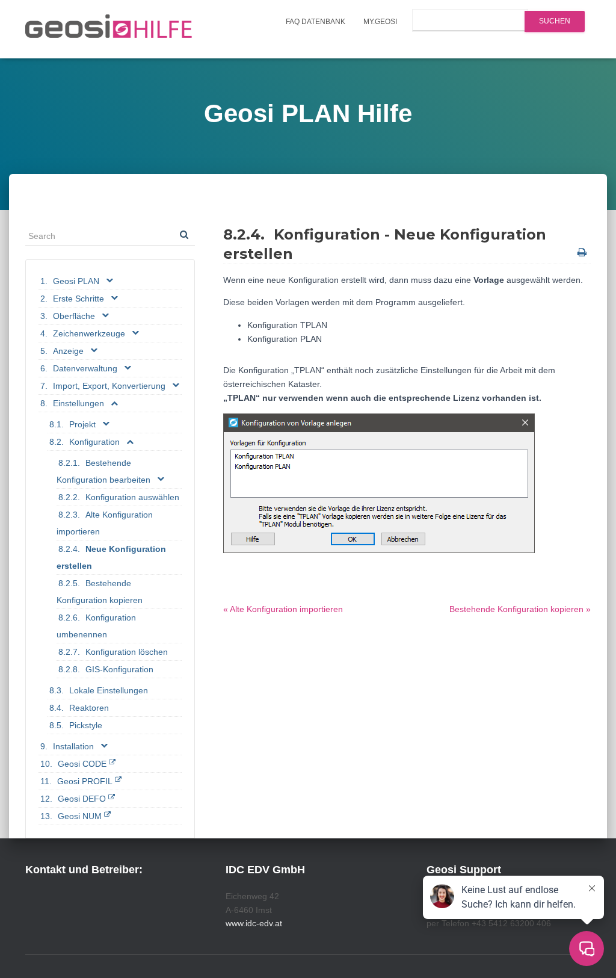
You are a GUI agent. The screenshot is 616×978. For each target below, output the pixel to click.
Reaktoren (89, 708)
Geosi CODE (82, 764)
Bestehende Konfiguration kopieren (100, 591)
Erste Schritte (78, 298)
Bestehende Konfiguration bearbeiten (103, 471)
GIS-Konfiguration (119, 669)
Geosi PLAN (76, 281)
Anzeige (68, 351)
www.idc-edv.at (254, 923)
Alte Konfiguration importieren (105, 523)
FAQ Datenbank (315, 21)
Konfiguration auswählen (132, 497)
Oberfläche (74, 316)
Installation (73, 746)
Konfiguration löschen (126, 652)
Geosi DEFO (82, 798)
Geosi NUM (80, 816)
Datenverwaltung (85, 368)
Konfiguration (94, 442)
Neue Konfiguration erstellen (111, 557)
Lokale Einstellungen (108, 690)
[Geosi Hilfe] (109, 29)
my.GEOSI (380, 21)
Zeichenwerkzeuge (89, 333)
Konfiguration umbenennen (96, 626)
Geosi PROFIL (84, 781)
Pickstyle (85, 725)
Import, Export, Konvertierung (109, 386)
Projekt (82, 424)
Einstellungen (78, 403)
